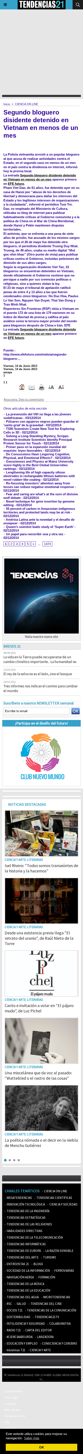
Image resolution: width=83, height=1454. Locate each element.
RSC (9, 1304)
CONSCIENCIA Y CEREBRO (59, 1343)
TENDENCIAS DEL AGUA (22, 1297)
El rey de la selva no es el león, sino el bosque (37, 674)
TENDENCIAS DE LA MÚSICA (25, 1284)
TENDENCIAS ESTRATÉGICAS (26, 1218)
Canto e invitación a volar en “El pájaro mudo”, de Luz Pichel (39, 1008)
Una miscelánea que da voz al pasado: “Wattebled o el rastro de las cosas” (38, 1075)
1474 (47, 544)
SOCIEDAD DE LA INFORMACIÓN (28, 1271)
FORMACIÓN (46, 1277)
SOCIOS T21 (14, 1310)
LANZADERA (45, 1337)
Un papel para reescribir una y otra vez (34, 534)
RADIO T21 (13, 1330)
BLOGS (38, 1264)
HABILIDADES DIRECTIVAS (24, 1231)
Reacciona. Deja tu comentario (24, 399)
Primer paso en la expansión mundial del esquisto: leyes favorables (34, 448)
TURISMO (49, 1257)
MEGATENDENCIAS (19, 1198)
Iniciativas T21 (15, 1350)
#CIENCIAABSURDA (19, 1337)
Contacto (10, 1403)
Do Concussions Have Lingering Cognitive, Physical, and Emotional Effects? (36, 456)
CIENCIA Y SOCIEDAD (63, 1204)
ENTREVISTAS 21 (17, 1264)
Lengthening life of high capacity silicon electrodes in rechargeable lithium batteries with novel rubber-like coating (39, 475)
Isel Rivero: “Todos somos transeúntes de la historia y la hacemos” (41, 868)
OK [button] (41, 1447)
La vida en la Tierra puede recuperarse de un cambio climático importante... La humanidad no (39, 659)
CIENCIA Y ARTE (40, 1350)
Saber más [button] (31, 1438)
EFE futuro (16, 183)
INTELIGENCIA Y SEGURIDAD (25, 1324)
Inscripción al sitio (15, 1416)
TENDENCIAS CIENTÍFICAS (54, 1198)
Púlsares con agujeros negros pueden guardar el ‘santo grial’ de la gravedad (40, 423)
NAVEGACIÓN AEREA (20, 1277)
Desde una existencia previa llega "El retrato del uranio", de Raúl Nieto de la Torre (39, 938)
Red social (11, 1428)
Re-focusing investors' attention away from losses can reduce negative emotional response (38, 485)
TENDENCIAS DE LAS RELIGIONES (29, 1224)
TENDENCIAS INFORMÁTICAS (26, 1244)
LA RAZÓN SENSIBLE (59, 1251)
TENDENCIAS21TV (46, 1317)
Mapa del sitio (13, 1410)
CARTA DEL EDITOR (38, 1330)
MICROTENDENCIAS (56, 1297)
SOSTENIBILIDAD (18, 1317)
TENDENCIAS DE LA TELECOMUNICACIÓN (34, 1237)
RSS (7, 1422)
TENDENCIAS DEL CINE (46, 1304)
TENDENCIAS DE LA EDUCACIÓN (28, 1290)
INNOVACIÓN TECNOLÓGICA (25, 1204)
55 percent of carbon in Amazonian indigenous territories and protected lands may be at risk (39, 510)
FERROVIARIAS (64, 1271)
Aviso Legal (11, 1397)
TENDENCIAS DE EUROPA (23, 1251)
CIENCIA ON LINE (26, 104)
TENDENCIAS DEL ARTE (22, 1257)
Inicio (6, 104)
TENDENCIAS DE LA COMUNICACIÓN (51, 1310)
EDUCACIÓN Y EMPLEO (21, 1343)
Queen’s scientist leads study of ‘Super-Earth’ (39, 527)
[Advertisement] (41, 51)
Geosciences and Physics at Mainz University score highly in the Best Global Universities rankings (38, 465)
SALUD (21, 1304)
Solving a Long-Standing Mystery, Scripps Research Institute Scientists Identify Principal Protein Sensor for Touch (37, 439)
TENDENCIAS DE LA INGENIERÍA (27, 1211)
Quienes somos (13, 1391)
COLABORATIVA (60, 1324)
